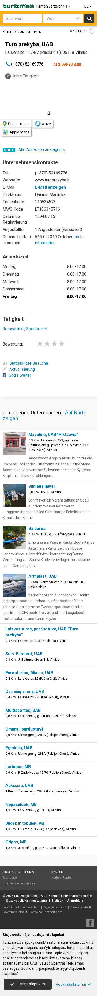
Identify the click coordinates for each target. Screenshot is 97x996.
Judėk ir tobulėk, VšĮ (24, 823)
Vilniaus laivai (41, 486)
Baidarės (37, 528)
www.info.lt (11, 907)
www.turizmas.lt (54, 907)
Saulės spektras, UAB (29, 896)
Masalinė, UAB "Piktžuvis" (53, 434)
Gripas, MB (15, 841)
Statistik (57, 900)
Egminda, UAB (18, 747)
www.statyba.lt (80, 907)
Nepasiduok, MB (21, 804)
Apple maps (19, 132)
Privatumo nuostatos (78, 896)
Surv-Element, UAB (23, 653)
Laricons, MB (18, 766)
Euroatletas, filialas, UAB (29, 672)
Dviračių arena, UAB (24, 691)
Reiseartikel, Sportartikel (25, 328)
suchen (89, 18)
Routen (67, 878)
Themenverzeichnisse (19, 883)
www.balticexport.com (46, 912)
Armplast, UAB (42, 576)
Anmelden (75, 900)
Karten (57, 872)
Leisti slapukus (30, 983)
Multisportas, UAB (23, 710)
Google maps (18, 124)
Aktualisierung (22, 369)
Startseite (10, 878)
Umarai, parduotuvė (24, 729)
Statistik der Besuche (28, 363)
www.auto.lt (31, 907)
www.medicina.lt (15, 912)
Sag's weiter (20, 375)
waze (46, 124)
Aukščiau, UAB (19, 785)
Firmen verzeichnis (52, 6)
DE (86, 6)
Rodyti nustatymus (71, 984)
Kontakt (54, 896)
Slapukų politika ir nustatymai (27, 900)
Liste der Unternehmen (23, 32)
